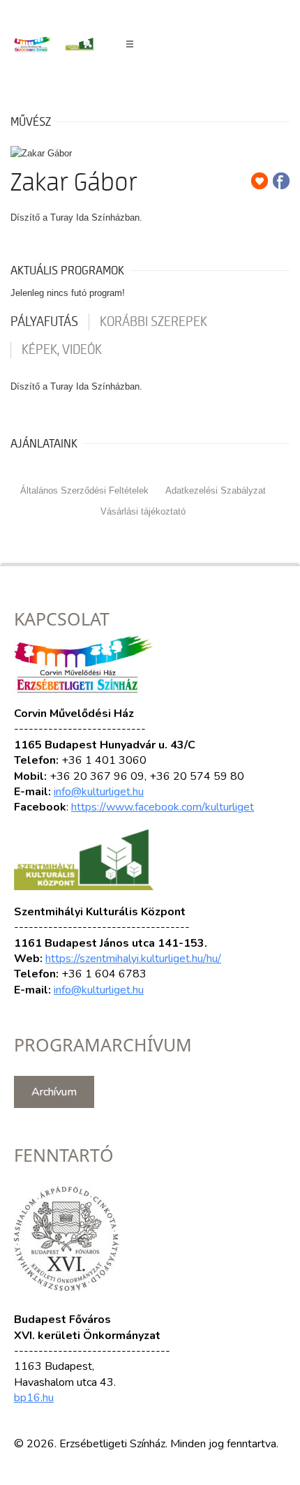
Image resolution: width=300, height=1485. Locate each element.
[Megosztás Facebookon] (281, 180)
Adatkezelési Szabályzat (215, 490)
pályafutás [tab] (44, 322)
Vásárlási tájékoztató (143, 511)
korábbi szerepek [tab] (153, 322)
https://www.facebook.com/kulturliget (162, 807)
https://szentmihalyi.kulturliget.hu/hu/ (133, 958)
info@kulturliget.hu (99, 791)
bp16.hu (34, 1397)
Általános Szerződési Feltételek (84, 490)
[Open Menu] (130, 44)
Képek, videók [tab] (62, 349)
